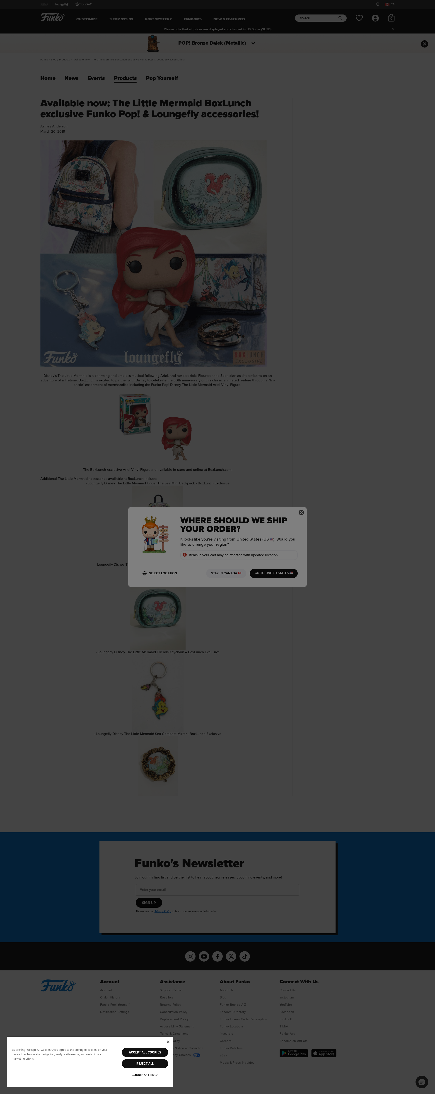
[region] (90, 1061)
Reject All (145, 1063)
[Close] (168, 1041)
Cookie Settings (145, 1075)
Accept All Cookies (145, 1052)
